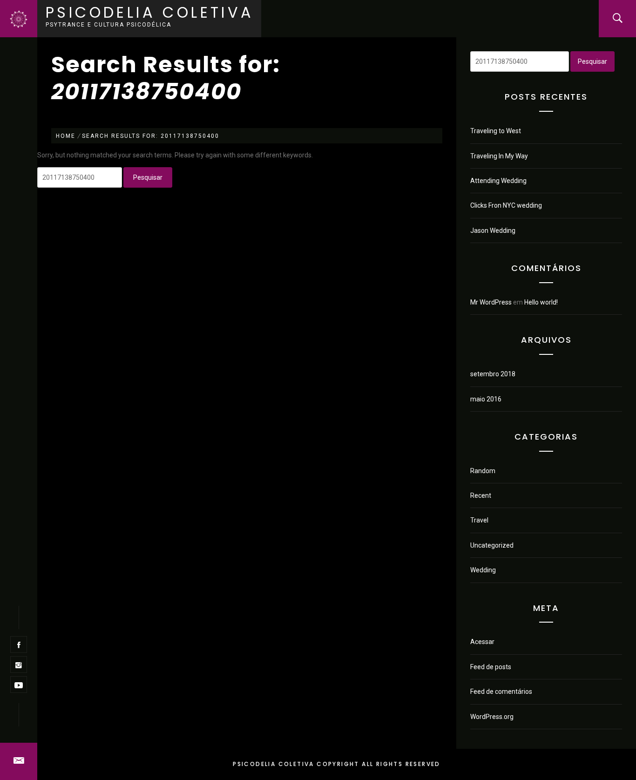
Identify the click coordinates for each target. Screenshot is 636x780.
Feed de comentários (501, 691)
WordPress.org (492, 716)
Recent (480, 495)
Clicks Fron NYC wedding (506, 205)
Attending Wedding (498, 180)
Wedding (483, 570)
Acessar (482, 641)
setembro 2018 (492, 374)
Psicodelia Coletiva (150, 12)
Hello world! (541, 302)
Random (482, 471)
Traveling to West (495, 131)
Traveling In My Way (499, 156)
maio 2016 (485, 399)
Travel (479, 520)
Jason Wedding (492, 230)
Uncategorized (492, 545)
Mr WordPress (491, 302)
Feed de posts (490, 667)
